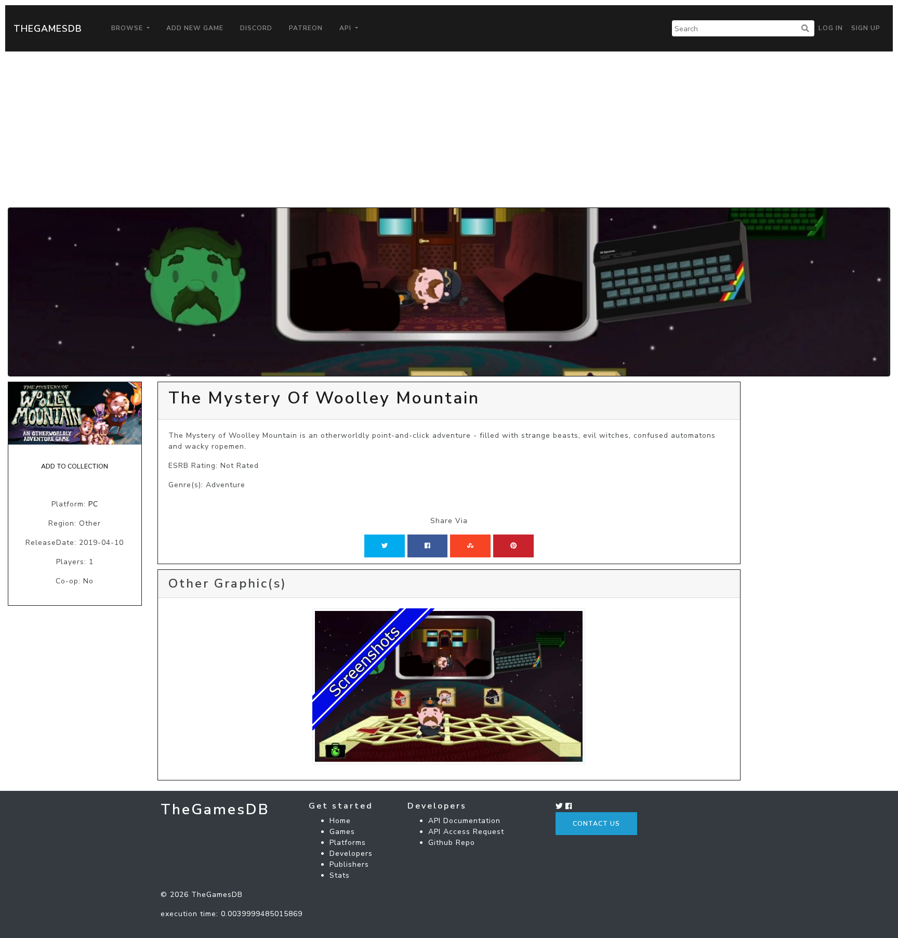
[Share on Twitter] (384, 546)
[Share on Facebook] (427, 546)
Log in (830, 28)
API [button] (346, 28)
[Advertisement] (449, 129)
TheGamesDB (48, 28)
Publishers (349, 864)
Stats (339, 875)
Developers (351, 853)
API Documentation (464, 821)
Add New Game (194, 28)
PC (93, 504)
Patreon (306, 28)
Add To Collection (74, 466)
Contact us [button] (596, 823)
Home (340, 821)
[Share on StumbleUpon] (470, 546)
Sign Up (865, 28)
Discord (256, 28)
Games (342, 832)
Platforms (347, 843)
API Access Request (466, 832)
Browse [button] (128, 28)
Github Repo (451, 843)
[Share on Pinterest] (513, 546)
